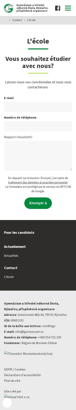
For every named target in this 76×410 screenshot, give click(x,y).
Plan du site (12, 381)
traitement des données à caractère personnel (37, 182)
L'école (31, 20)
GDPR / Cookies (15, 369)
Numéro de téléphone (20, 117)
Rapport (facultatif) (18, 137)
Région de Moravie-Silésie (39, 343)
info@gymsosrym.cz (29, 332)
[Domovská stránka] (5, 20)
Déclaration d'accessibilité (22, 375)
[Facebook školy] (57, 8)
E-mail (9, 98)
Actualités (11, 256)
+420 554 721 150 (49, 337)
